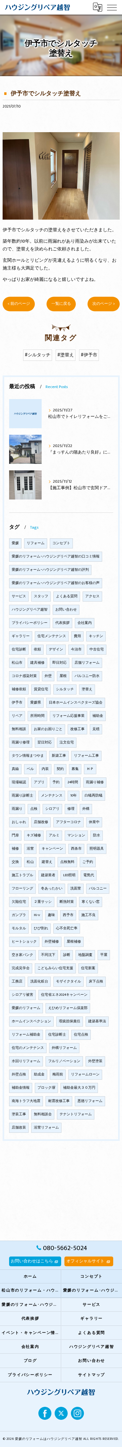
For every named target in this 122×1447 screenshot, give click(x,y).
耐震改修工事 (59, 1101)
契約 (60, 769)
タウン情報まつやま (28, 756)
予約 (56, 782)
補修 (15, 849)
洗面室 (75, 888)
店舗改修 (41, 822)
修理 (71, 809)
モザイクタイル (68, 981)
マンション (76, 835)
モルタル (19, 928)
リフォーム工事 (86, 756)
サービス (19, 596)
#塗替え (65, 355)
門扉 (15, 835)
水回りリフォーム (26, 1061)
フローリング (22, 888)
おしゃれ (19, 822)
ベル (30, 769)
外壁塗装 (95, 1061)
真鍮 (15, 769)
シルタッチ (65, 689)
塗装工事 (19, 1114)
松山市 (17, 663)
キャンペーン (52, 849)
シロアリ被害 (22, 995)
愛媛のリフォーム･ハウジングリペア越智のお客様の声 (56, 583)
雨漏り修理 (21, 742)
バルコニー (98, 888)
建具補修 (37, 663)
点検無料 (67, 862)
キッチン (96, 636)
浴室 (30, 849)
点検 (33, 809)
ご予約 (87, 862)
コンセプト (61, 543)
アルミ (54, 835)
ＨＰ (90, 769)
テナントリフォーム (76, 1114)
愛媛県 (35, 703)
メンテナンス (51, 795)
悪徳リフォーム (89, 1101)
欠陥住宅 (19, 902)
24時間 (72, 782)
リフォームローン (85, 1074)
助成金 (39, 1074)
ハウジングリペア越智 (29, 610)
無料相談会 (43, 1114)
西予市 (68, 915)
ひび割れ (41, 928)
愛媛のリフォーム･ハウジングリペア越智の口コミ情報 (56, 556)
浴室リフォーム (46, 1128)
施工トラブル (22, 875)
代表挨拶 (62, 623)
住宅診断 (19, 649)
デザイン (56, 649)
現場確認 (19, 782)
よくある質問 (66, 596)
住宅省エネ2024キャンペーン (64, 995)
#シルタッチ (37, 355)
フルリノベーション (64, 1061)
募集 (75, 769)
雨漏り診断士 (22, 795)
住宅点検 (81, 1035)
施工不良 (88, 915)
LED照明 (69, 875)
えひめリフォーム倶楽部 (68, 1008)
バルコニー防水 (87, 676)
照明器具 (96, 849)
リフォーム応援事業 (68, 716)
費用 (77, 636)
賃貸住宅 (41, 689)
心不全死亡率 (66, 928)
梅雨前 (57, 1074)
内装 (45, 769)
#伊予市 (89, 355)
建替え (47, 862)
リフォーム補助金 (26, 1035)
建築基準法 (97, 1021)
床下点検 (96, 981)
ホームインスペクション (31, 1021)
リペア (17, 716)
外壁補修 (52, 942)
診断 (66, 955)
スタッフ (41, 596)
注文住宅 (67, 742)
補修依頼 (19, 689)
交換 (15, 862)
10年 (73, 795)
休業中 (94, 822)
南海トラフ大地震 (26, 1101)
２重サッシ (43, 902)
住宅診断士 (57, 1035)
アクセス (92, 596)
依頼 (37, 649)
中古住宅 (96, 649)
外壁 (48, 676)
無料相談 (19, 729)
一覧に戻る (61, 303)
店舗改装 (19, 1128)
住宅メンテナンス (51, 636)
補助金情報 (21, 1088)
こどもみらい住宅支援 (55, 968)
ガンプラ (19, 915)
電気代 (88, 875)
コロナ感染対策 (24, 676)
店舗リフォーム (87, 663)
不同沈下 (48, 955)
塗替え (87, 689)
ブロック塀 (46, 1088)
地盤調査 (85, 955)
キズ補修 (34, 835)
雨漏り (17, 809)
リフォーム (36, 543)
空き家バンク (22, 955)
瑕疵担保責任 (69, 1021)
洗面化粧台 (39, 981)
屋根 (63, 676)
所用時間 (37, 716)
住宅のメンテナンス (28, 1048)
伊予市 (17, 703)
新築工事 (59, 756)
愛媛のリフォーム (26, 1008)
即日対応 (59, 663)
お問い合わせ (66, 610)
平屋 (103, 955)
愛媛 (15, 543)
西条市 (76, 849)
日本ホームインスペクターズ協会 (75, 703)
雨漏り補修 (95, 782)
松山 (30, 862)
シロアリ (52, 809)
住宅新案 (88, 968)
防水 (96, 835)
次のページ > (103, 303)
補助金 (97, 716)
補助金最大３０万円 (79, 1088)
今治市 (76, 649)
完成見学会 (21, 968)
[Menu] (112, 7)
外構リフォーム (64, 1048)
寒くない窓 (91, 902)
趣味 (51, 915)
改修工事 (77, 729)
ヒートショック (24, 942)
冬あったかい (51, 888)
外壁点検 (19, 1074)
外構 (85, 809)
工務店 (17, 981)
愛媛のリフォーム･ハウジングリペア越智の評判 (50, 570)
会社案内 (84, 623)
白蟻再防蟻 (93, 795)
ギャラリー (21, 636)
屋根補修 (74, 942)
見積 (96, 729)
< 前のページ (18, 303)
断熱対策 (67, 902)
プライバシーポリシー (29, 623)
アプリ (39, 782)
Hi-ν (37, 915)
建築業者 (48, 875)
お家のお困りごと (48, 729)
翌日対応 (44, 742)
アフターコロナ (68, 822)
